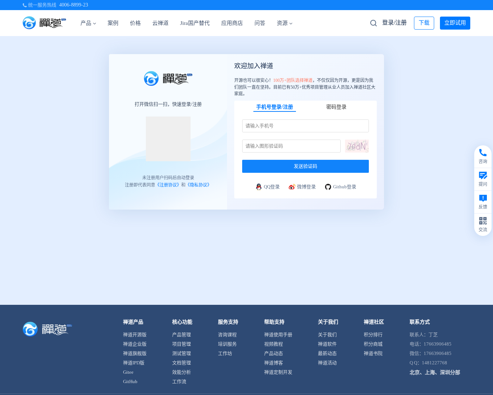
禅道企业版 (135, 344)
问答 (259, 23)
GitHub (130, 381)
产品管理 (181, 334)
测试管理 (181, 353)
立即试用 (455, 23)
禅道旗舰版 (135, 353)
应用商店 (232, 23)
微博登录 (306, 186)
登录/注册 (394, 22)
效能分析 (181, 372)
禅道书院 (373, 353)
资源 (282, 23)
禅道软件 (327, 344)
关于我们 (327, 334)
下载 (424, 23)
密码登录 (336, 107)
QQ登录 (272, 186)
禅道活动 (327, 362)
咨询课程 (227, 334)
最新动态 (327, 353)
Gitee (128, 372)
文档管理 (181, 362)
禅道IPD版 (133, 362)
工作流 (179, 381)
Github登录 (344, 186)
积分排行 (373, 334)
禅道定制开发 (278, 372)
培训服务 (227, 344)
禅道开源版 (135, 334)
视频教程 (273, 344)
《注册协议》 (168, 184)
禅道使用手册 (278, 334)
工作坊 (225, 353)
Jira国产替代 (195, 23)
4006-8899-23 (73, 5)
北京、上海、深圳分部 (435, 372)
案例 (113, 23)
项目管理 (181, 344)
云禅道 (160, 23)
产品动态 (273, 353)
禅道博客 (273, 362)
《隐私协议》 (198, 184)
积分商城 (373, 344)
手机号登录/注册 (274, 107)
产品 (85, 23)
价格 (135, 23)
